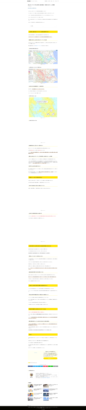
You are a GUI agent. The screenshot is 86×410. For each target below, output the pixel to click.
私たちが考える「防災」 (55, 407)
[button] (30, 366)
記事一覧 (32, 407)
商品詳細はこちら (50, 358)
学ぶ (49, 407)
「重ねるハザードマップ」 (38, 45)
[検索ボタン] (58, 1)
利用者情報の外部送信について (43, 407)
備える (47, 407)
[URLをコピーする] (55, 366)
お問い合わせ (38, 407)
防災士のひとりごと (35, 362)
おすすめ (51, 407)
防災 (32, 362)
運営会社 (29, 407)
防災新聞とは (34, 407)
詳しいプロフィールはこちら (46, 377)
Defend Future (35, 352)
